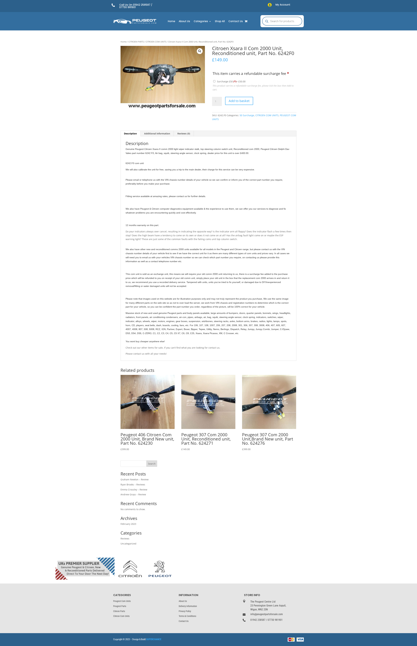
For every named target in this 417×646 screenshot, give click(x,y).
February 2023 (128, 523)
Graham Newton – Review (135, 479)
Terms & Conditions (187, 616)
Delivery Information (188, 606)
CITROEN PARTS (136, 41)
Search (152, 463)
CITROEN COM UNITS (156, 41)
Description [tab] (130, 133)
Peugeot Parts (119, 606)
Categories (201, 21)
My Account (282, 4)
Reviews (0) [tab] (183, 133)
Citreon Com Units (121, 616)
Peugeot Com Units (122, 601)
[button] (200, 51)
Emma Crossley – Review (134, 489)
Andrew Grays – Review (133, 494)
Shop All (220, 21)
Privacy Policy (185, 611)
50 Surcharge (247, 115)
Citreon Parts (119, 611)
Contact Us (235, 21)
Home (171, 21)
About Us (184, 21)
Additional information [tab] (157, 133)
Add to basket (239, 101)
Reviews (125, 538)
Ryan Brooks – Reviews (133, 484)
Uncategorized (128, 543)
